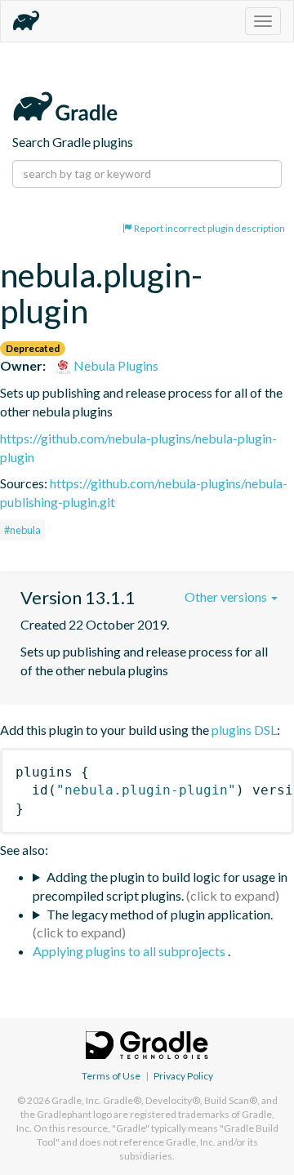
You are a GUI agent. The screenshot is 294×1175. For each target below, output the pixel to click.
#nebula (22, 529)
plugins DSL (244, 729)
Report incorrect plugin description (208, 228)
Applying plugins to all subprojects (130, 951)
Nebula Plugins (114, 365)
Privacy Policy (183, 1076)
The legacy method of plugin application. (160, 914)
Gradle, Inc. (76, 1100)
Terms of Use (111, 1076)
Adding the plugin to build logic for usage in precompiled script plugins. (160, 886)
